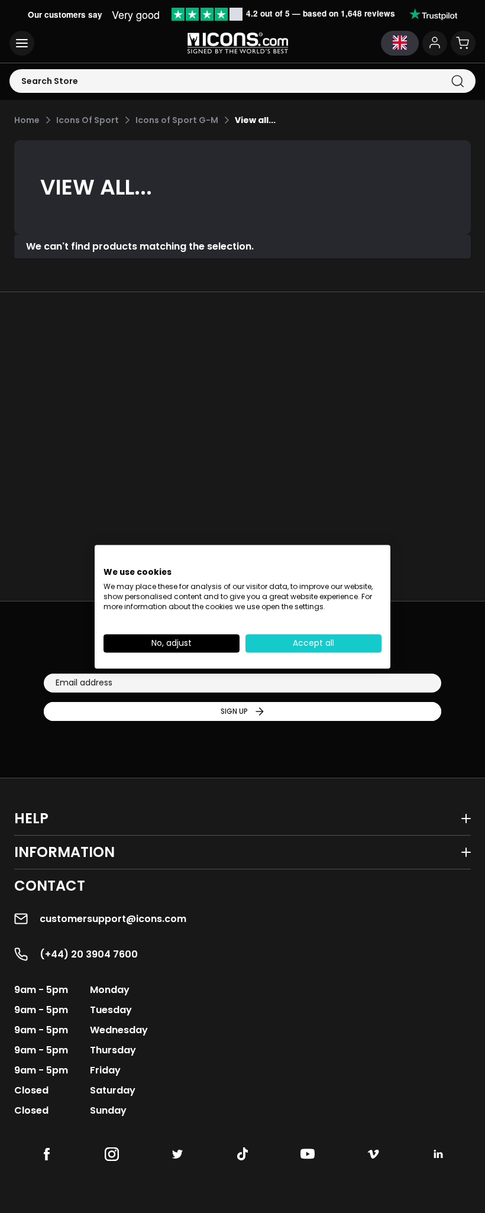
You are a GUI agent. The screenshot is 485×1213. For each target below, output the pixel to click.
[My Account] (434, 43)
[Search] (457, 81)
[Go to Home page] (237, 43)
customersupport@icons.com (113, 919)
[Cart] (463, 43)
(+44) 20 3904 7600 (89, 954)
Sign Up (234, 711)
